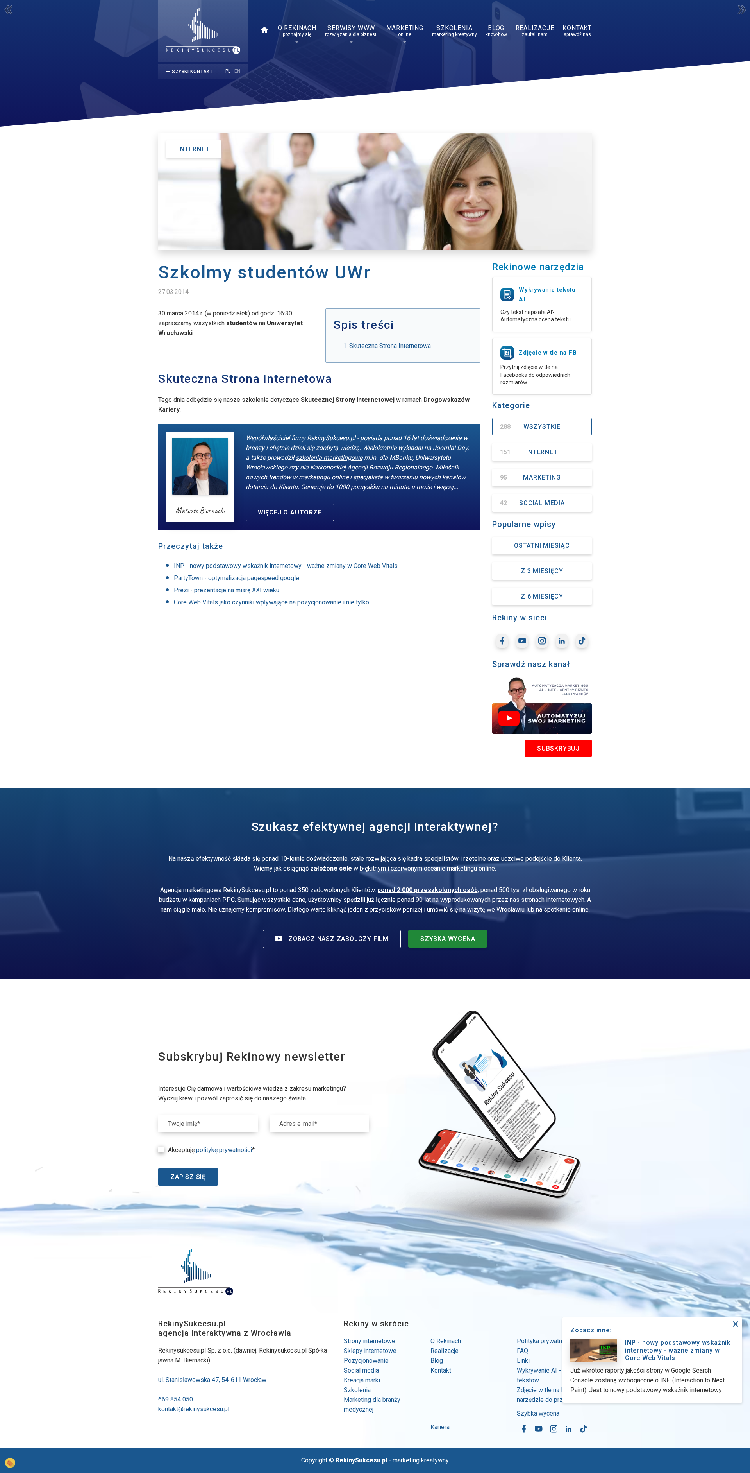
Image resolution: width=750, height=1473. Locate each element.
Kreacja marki (362, 1380)
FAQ (522, 1351)
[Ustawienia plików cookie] (10, 1463)
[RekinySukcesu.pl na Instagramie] (542, 641)
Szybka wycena (538, 1413)
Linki (523, 1360)
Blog (436, 1360)
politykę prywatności (224, 1150)
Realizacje (444, 1351)
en (237, 71)
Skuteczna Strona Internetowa (390, 345)
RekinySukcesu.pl (361, 1460)
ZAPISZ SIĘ (188, 1177)
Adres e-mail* (298, 1123)
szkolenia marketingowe (329, 457)
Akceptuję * (211, 1150)
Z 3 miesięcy (542, 571)
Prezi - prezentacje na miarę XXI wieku (226, 590)
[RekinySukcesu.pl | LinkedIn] (562, 641)
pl (227, 71)
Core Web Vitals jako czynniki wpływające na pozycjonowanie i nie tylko (271, 602)
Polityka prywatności (545, 1341)
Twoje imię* (184, 1123)
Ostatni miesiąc (542, 545)
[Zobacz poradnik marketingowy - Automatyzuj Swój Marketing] (542, 705)
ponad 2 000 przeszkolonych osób (427, 890)
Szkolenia (357, 1390)
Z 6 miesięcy (542, 596)
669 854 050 (175, 1399)
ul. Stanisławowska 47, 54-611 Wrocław (212, 1379)
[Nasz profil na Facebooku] (502, 641)
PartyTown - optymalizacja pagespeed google (236, 578)
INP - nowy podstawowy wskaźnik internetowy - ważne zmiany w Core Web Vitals (286, 566)
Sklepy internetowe (370, 1351)
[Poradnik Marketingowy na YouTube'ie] (522, 641)
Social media (361, 1370)
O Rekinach (445, 1341)
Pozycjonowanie (366, 1360)
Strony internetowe (369, 1341)
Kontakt (440, 1370)
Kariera (440, 1427)
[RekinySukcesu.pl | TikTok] (582, 641)
